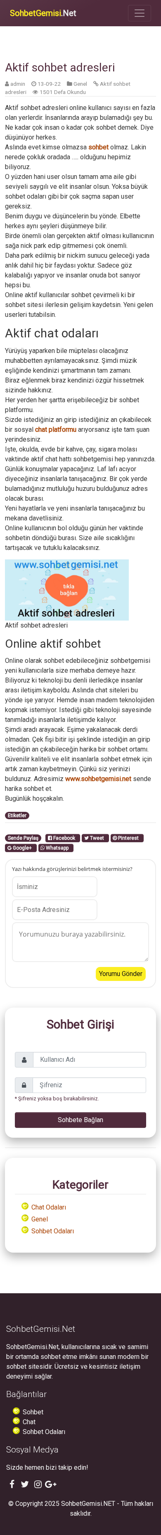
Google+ (23, 848)
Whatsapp (58, 848)
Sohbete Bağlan (80, 1120)
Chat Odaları (48, 1207)
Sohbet (33, 1412)
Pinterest (129, 838)
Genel (80, 83)
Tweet (98, 838)
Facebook (65, 838)
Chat (29, 1422)
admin (17, 83)
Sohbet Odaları (52, 1231)
